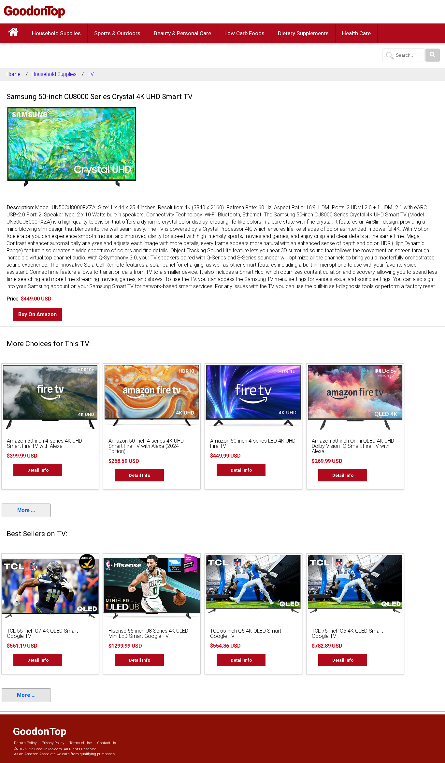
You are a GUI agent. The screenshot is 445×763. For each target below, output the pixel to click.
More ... (26, 510)
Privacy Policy (53, 743)
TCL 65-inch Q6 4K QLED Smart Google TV (245, 633)
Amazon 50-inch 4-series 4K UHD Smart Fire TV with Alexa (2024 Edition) (146, 446)
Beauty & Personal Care (182, 33)
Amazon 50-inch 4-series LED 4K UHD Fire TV (252, 443)
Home (14, 74)
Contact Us (106, 743)
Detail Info (38, 470)
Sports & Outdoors (117, 33)
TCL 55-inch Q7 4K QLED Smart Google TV (42, 633)
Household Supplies (56, 33)
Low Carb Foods (244, 33)
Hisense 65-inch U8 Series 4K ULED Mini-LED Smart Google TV (148, 633)
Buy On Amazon (37, 314)
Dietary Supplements (303, 33)
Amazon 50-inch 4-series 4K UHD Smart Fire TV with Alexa (44, 443)
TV (91, 74)
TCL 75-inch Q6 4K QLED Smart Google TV (347, 633)
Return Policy (25, 743)
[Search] (432, 55)
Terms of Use (80, 743)
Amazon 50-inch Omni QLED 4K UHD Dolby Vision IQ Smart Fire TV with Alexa (353, 446)
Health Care (356, 33)
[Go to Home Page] (13, 33)
